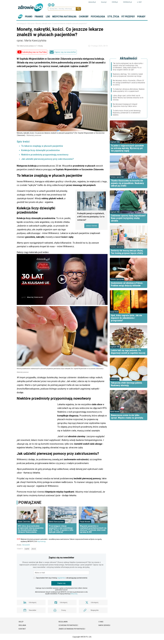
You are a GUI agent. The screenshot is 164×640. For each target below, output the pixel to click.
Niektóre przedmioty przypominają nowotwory (44, 154)
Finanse (39, 16)
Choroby (83, 16)
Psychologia (98, 16)
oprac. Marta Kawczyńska (31, 40)
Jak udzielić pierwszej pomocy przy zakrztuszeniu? (47, 159)
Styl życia (113, 16)
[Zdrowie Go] (30, 7)
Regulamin (63, 622)
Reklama (22, 625)
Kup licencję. (41, 541)
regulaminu (61, 578)
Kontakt (22, 629)
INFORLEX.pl (127, 2)
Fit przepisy (128, 16)
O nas (101, 622)
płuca (34, 549)
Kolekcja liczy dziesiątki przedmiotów (40, 150)
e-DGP (139, 2)
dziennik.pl (92, 2)
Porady (141, 16)
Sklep (21, 622)
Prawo (28, 16)
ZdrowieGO (26, 545)
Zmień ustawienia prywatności (72, 629)
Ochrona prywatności (68, 625)
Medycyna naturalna (64, 16)
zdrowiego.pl (21, 23)
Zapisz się (61, 583)
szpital (27, 549)
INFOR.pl (115, 2)
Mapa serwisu (104, 625)
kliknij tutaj (74, 594)
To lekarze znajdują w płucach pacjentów (42, 146)
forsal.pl (103, 2)
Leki (48, 16)
